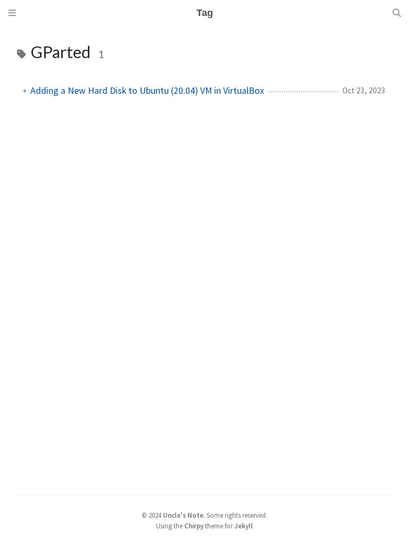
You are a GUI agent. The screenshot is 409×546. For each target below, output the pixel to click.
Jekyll (243, 525)
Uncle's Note (183, 515)
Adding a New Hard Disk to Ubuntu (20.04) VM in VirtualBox (147, 91)
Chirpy (193, 525)
